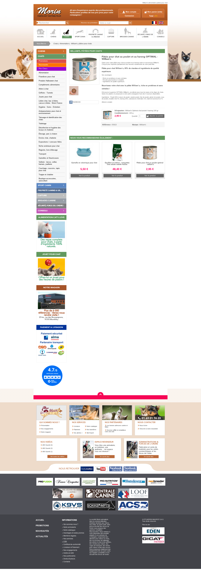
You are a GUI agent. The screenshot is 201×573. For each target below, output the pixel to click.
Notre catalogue (92, 426)
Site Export (90, 433)
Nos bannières (91, 429)
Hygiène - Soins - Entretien (49, 107)
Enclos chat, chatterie (47, 138)
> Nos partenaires (68, 556)
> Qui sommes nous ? (70, 524)
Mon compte (131, 12)
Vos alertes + (78, 433)
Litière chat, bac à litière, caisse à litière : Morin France (50, 102)
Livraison (77, 426)
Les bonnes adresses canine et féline (116, 426)
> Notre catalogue (68, 530)
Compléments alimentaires (49, 85)
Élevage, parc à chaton (48, 134)
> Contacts (66, 561)
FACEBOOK (77, 102)
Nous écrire (143, 425)
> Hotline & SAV (68, 553)
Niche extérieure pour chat (49, 146)
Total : (153, 16)
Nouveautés (43, 65)
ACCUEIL (40, 37)
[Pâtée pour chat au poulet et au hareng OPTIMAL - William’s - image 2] (73, 90)
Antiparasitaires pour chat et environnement (50, 112)
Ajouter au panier (156, 116)
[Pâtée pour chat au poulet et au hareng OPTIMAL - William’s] (84, 69)
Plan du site (146, 524)
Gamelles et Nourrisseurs (49, 158)
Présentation (45, 425)
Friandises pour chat (47, 77)
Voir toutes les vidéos (57, 456)
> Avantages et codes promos (73, 533)
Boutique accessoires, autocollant (47, 180)
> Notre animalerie (69, 527)
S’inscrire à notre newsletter (148, 429)
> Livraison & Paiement (70, 547)
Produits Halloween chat (48, 81)
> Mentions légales (69, 535)
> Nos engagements (69, 550)
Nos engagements (47, 429)
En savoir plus (104, 456)
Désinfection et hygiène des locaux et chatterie (50, 129)
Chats (55, 44)
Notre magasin (46, 432)
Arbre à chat (43, 89)
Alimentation (64, 44)
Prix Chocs (43, 69)
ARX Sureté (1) (47, 451)
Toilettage (42, 124)
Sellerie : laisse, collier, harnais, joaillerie (48, 163)
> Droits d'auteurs (68, 558)
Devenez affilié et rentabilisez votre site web (115, 430)
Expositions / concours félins (50, 142)
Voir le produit (84, 176)
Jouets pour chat (45, 97)
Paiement (77, 429)
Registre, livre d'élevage (48, 150)
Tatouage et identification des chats (50, 119)
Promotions (43, 61)
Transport (42, 154)
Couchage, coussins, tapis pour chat (49, 169)
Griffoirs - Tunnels (46, 93)
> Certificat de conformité (71, 544)
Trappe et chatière (46, 175)
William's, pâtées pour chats (81, 44)
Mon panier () (154, 12)
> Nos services (67, 538)
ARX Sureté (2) (47, 448)
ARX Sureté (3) (47, 445)
